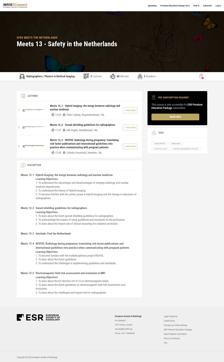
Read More (131, 110)
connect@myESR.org (123, 329)
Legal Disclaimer (171, 316)
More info (175, 116)
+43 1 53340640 (128, 333)
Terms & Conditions (172, 338)
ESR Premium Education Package (178, 329)
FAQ (165, 343)
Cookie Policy (169, 321)
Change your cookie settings (175, 325)
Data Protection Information (175, 334)
